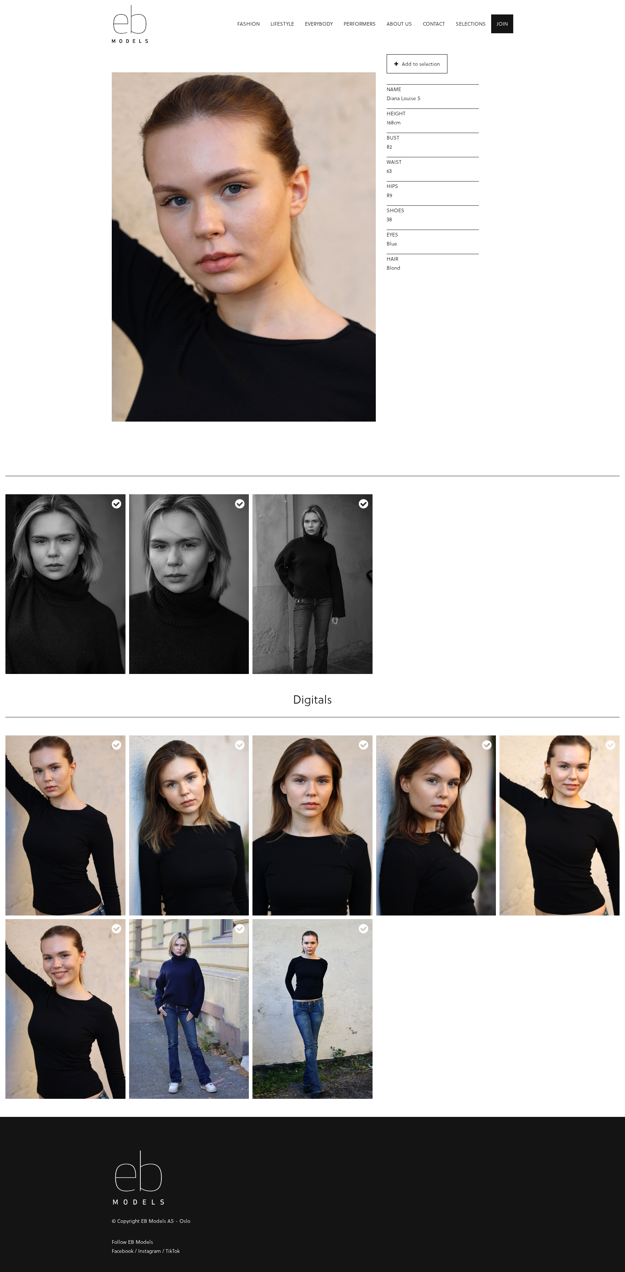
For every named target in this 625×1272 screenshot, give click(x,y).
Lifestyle (282, 23)
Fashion (248, 23)
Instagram (149, 1251)
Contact (434, 23)
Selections (471, 23)
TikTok (173, 1251)
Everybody (319, 23)
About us (399, 23)
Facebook (122, 1251)
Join (502, 23)
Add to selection (421, 64)
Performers (360, 23)
